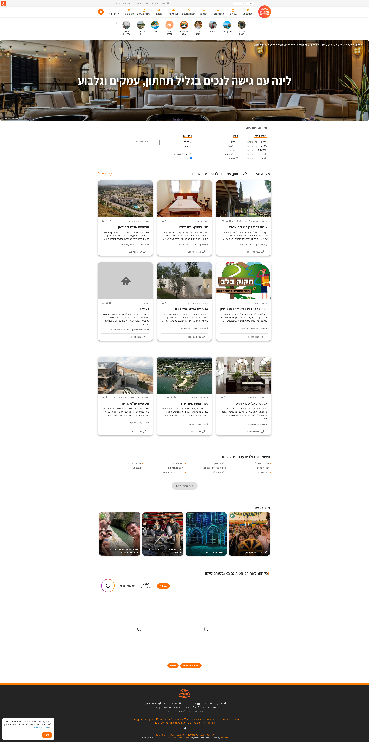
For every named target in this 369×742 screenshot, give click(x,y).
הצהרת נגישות (161, 734)
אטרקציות (211, 707)
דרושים (205, 703)
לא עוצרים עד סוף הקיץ (255, 552)
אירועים (176, 707)
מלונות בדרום (263, 467)
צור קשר (218, 703)
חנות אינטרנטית (170, 703)
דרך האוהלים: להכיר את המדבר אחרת (165, 551)
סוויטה (200, 221)
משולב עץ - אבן (142, 397)
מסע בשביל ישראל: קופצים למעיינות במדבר (124, 551)
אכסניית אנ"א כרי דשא (252, 403)
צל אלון (144, 309)
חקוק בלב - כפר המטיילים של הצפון (244, 309)
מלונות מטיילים (228, 154)
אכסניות (137, 467)
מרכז (262, 145)
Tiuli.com (224, 737)
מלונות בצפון (177, 463)
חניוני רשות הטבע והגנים (172, 472)
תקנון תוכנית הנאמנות (177, 734)
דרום (263, 154)
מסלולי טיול (199, 707)
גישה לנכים (184, 158)
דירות (232, 150)
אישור (46, 734)
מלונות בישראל (262, 463)
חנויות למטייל (190, 703)
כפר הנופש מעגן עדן (194, 403)
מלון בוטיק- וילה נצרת (193, 227)
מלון (233, 141)
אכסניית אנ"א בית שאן (133, 227)
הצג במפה (106, 168)
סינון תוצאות (259, 168)
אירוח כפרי (203, 397)
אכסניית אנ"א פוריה (135, 403)
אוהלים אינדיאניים (175, 467)
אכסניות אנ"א (135, 221)
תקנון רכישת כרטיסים (196, 734)
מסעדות (167, 707)
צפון (263, 141)
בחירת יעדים (252, 142)
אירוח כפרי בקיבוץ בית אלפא (248, 227)
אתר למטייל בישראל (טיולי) (177, 737)
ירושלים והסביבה (182, 711)
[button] (116, 23)
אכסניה (232, 158)
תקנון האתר (210, 734)
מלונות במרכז (134, 463)
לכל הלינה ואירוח (184, 486)
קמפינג (157, 707)
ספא (187, 150)
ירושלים (261, 149)
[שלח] (124, 141)
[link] (185, 729)
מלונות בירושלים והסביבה (214, 467)
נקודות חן (186, 707)
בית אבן (256, 303)
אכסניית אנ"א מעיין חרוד (191, 309)
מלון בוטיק (230, 146)
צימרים (256, 221)
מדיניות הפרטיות (40, 727)
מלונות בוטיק (220, 463)
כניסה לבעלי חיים (181, 154)
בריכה (186, 141)
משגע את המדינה (215, 552)
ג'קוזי (186, 146)
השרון (262, 158)
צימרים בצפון (263, 472)
